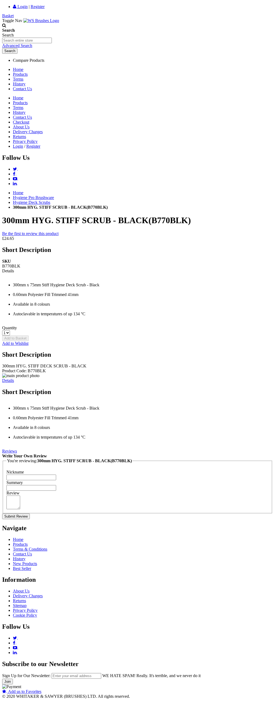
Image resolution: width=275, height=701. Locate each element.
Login (22, 6)
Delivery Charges (28, 131)
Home (18, 69)
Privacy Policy (25, 141)
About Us (21, 127)
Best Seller (22, 568)
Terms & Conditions (30, 549)
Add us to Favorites (23, 691)
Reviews (9, 451)
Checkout (21, 122)
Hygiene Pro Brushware (33, 197)
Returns (19, 136)
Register (38, 6)
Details (8, 380)
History (19, 84)
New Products (25, 563)
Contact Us (22, 88)
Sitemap (20, 605)
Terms (18, 79)
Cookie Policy (25, 615)
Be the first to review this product (30, 233)
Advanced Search (17, 45)
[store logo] (41, 20)
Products (20, 74)
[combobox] (27, 40)
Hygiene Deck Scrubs (31, 202)
